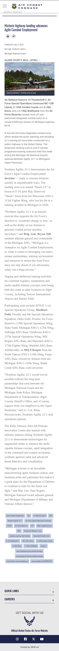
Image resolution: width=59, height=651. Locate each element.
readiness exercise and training (19, 536)
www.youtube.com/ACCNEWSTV (41, 561)
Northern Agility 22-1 (15, 520)
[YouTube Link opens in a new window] (41, 639)
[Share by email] (13, 36)
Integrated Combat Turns (41, 536)
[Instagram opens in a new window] (17, 639)
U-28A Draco (17, 546)
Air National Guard (40, 515)
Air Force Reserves (21, 525)
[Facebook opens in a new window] (25, 639)
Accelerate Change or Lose (32, 531)
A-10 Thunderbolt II (12, 541)
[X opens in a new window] (33, 639)
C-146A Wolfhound (31, 546)
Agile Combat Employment (15, 515)
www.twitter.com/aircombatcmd (17, 561)
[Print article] (8, 36)
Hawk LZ (43, 546)
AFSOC (9, 525)
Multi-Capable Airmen (44, 525)
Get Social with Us (29, 613)
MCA (18, 531)
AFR (32, 525)
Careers (10, 599)
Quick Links (12, 591)
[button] (5, 6)
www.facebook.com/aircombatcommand (29, 551)
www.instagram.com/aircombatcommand (29, 556)
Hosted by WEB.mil (29, 647)
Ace (29, 515)
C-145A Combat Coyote (44, 541)
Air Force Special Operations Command (38, 520)
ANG (50, 515)
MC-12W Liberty (28, 541)
